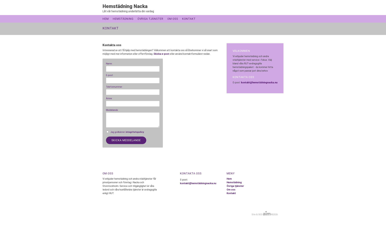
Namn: (109, 63)
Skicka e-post (161, 53)
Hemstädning (123, 18)
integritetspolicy (135, 132)
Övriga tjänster (150, 18)
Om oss (172, 18)
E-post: (109, 75)
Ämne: (109, 98)
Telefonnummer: (114, 86)
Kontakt (189, 18)
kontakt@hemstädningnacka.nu (259, 82)
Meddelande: (112, 110)
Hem (106, 18)
